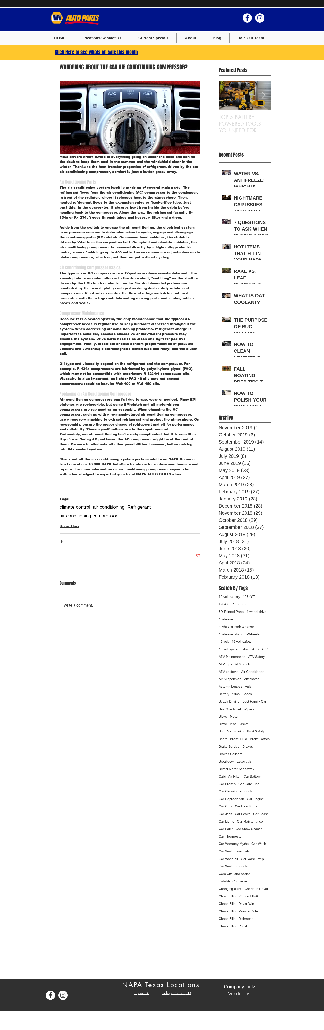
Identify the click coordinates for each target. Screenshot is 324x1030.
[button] (153, 38)
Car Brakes (227, 784)
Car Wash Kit (228, 859)
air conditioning (109, 507)
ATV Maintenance (232, 657)
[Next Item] (263, 95)
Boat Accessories (231, 731)
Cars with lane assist (234, 874)
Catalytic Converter (233, 881)
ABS (255, 649)
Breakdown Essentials (235, 761)
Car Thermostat (230, 836)
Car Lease (261, 814)
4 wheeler (226, 619)
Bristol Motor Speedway (236, 769)
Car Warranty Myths (234, 844)
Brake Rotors (260, 739)
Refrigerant (139, 507)
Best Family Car (254, 701)
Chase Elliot (227, 896)
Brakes (247, 746)
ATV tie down (228, 671)
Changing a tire (230, 889)
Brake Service (229, 746)
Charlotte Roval (256, 889)
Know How (69, 526)
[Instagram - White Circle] (259, 18)
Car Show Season (249, 829)
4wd (246, 649)
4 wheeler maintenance (236, 626)
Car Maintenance (250, 821)
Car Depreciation (231, 799)
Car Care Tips (248, 784)
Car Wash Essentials (234, 851)
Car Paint (226, 829)
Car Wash (258, 844)
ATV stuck (242, 664)
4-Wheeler (253, 634)
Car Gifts (225, 806)
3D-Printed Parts (231, 611)
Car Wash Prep (252, 859)
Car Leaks (242, 814)
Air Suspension (230, 679)
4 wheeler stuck (230, 634)
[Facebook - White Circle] (247, 18)
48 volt (224, 641)
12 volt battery (229, 597)
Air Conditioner (252, 671)
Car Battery (252, 776)
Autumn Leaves (230, 686)
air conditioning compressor (88, 515)
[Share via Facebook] (62, 541)
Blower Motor (229, 716)
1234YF (249, 597)
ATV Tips (225, 664)
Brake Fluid (238, 739)
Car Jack (225, 814)
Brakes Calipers (230, 754)
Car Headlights (246, 806)
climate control (75, 507)
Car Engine (255, 799)
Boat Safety (255, 731)
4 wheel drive (256, 611)
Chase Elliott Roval (233, 926)
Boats (223, 739)
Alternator (251, 679)
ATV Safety (256, 657)
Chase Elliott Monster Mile (238, 911)
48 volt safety (241, 641)
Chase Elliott (248, 896)
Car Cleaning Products (236, 791)
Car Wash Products (233, 866)
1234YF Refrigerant (233, 604)
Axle (248, 686)
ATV (264, 649)
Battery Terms (229, 694)
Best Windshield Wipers (236, 709)
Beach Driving (229, 701)
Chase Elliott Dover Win (236, 904)
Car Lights (226, 821)
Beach (247, 694)
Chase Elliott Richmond (236, 918)
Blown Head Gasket (233, 724)
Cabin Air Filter (230, 776)
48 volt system (229, 649)
